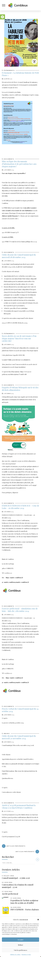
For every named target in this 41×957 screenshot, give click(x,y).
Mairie (7, 733)
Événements (9, 70)
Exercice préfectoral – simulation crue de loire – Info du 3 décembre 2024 (20, 609)
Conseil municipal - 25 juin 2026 (16, 878)
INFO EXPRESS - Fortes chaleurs (24, 909)
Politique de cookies (15, 954)
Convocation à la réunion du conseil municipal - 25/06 (17, 885)
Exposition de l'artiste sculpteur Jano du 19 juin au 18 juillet (24, 901)
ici (17, 492)
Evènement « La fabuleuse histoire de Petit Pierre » (20, 74)
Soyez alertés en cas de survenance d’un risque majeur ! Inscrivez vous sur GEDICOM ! (19, 338)
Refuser (20, 945)
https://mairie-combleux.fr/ (14, 578)
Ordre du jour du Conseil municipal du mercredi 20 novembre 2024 (19, 737)
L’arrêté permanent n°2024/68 (11, 836)
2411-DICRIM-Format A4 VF (10, 232)
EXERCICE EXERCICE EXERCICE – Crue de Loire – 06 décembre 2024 (20, 506)
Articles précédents (15, 846)
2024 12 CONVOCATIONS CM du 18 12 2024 (14, 323)
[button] (2, 16)
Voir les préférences (20, 950)
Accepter (20, 940)
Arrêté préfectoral (10, 893)
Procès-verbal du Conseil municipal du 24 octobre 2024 (20, 710)
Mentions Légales (26, 954)
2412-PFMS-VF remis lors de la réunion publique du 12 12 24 (19, 242)
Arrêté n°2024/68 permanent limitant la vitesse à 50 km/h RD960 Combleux (19, 806)
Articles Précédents (25, 851)
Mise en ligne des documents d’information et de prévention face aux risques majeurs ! (19, 164)
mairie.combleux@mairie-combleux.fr (16, 582)
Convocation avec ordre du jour (11, 792)
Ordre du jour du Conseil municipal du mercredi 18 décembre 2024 (19, 255)
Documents (9, 159)
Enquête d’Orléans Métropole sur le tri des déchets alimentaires (20, 388)
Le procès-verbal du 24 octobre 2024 (13, 723)
